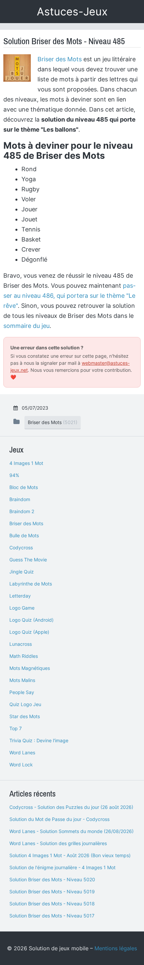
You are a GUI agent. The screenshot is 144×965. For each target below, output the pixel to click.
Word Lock (21, 764)
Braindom (19, 499)
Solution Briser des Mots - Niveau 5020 (52, 879)
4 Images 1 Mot (26, 463)
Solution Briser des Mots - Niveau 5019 (52, 891)
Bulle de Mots (24, 535)
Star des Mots (24, 716)
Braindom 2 (21, 511)
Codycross (21, 547)
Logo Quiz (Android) (31, 620)
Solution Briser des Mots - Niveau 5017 (51, 915)
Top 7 (15, 728)
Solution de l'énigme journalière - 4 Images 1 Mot (62, 867)
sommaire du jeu (26, 325)
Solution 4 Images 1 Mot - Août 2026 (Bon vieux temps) (70, 855)
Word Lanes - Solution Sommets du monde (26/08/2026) (71, 831)
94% (14, 475)
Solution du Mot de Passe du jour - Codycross (59, 819)
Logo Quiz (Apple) (29, 632)
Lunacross (20, 644)
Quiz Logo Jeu (25, 704)
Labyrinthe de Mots (30, 584)
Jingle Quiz (21, 571)
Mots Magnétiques (29, 668)
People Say (21, 692)
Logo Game (21, 608)
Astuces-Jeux (72, 11)
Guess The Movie (28, 559)
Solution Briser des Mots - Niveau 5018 (52, 903)
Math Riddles (23, 656)
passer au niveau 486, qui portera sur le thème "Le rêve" (69, 295)
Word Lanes (22, 752)
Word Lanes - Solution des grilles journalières (58, 843)
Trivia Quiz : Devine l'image (38, 740)
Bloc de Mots (23, 487)
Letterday (20, 596)
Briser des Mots (60, 59)
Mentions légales (115, 948)
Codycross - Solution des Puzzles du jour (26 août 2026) (71, 807)
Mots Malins (22, 680)
